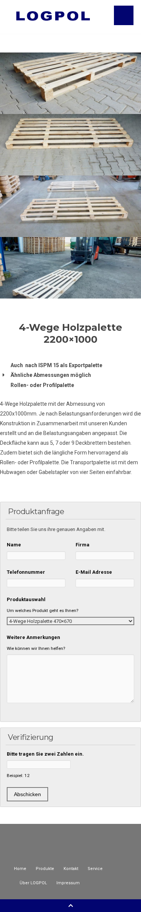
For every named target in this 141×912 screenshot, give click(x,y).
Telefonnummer (26, 572)
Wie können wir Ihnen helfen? (36, 648)
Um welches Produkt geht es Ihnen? (42, 610)
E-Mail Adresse (94, 572)
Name (14, 545)
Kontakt (71, 868)
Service (95, 868)
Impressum (68, 882)
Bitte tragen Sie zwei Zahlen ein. (45, 754)
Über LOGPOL (33, 882)
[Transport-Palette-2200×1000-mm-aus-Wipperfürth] (70, 145)
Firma (82, 545)
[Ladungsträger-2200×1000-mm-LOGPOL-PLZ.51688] (70, 267)
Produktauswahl (26, 599)
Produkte (45, 868)
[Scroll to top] (71, 906)
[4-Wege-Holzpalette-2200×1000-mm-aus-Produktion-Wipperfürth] (70, 83)
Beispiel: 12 (18, 775)
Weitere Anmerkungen (33, 637)
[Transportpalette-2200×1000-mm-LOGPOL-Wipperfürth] (70, 206)
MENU (123, 15)
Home (20, 868)
